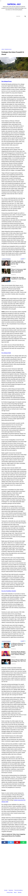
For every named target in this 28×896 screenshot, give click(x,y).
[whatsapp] (23, 842)
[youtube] (15, 12)
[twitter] (12, 12)
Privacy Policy (10, 892)
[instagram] (18, 12)
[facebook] (9, 12)
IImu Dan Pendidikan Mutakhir (8, 591)
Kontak (5, 890)
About (15, 892)
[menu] (2, 16)
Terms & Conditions (18, 890)
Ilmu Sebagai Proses (6, 81)
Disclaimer (11, 890)
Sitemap (19, 892)
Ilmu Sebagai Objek (6, 352)
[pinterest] (17, 842)
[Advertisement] (14, 33)
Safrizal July (14, 4)
